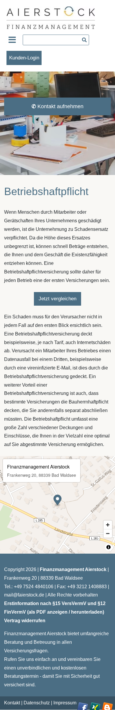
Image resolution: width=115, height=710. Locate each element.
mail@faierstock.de (24, 594)
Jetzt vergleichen (57, 298)
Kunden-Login (24, 58)
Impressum (64, 702)
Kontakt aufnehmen (57, 106)
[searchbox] (56, 40)
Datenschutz (37, 702)
